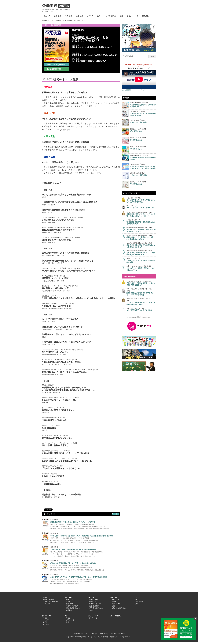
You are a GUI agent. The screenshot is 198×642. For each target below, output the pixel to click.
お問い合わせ (104, 634)
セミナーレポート (94, 618)
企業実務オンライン (48, 20)
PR (136, 599)
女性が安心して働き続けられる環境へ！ (140, 283)
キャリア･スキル (110, 16)
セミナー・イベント (94, 616)
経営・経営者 (139, 602)
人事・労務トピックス (96, 608)
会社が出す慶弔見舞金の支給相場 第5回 (140, 214)
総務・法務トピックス (119, 608)
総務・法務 (113, 597)
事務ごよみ (69, 599)
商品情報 (58, 20)
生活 (121, 16)
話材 (98, 16)
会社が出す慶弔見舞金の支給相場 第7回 (140, 252)
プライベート (70, 620)
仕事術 (45, 622)
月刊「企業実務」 (143, 16)
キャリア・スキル (47, 616)
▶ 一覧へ (115, 514)
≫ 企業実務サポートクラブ (133, 90)
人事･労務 (68, 16)
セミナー (130, 16)
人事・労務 (91, 597)
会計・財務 (69, 604)
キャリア (46, 620)
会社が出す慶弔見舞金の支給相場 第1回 (140, 245)
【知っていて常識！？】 (140, 260)
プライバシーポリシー (118, 634)
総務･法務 (57, 16)
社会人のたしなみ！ (140, 207)
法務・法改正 (116, 604)
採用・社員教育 (94, 606)
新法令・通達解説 (48, 599)
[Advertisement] (114, 7)
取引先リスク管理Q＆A (73, 606)
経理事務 (69, 610)
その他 (68, 602)
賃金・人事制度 (94, 599)
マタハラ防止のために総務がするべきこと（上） (140, 292)
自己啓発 (46, 624)
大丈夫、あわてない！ (140, 222)
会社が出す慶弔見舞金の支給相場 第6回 (140, 237)
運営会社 (94, 634)
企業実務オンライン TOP (81, 634)
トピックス (46, 604)
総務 (113, 606)
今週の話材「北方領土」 (140, 200)
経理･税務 (79, 16)
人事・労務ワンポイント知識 (140, 309)
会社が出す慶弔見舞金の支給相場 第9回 (141, 229)
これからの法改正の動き (50, 602)
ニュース (47, 16)
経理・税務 (68, 597)
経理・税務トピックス (73, 608)
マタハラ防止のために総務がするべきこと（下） (140, 301)
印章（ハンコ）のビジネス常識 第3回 (140, 268)
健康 (67, 622)
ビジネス (90, 16)
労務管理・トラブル (95, 604)
